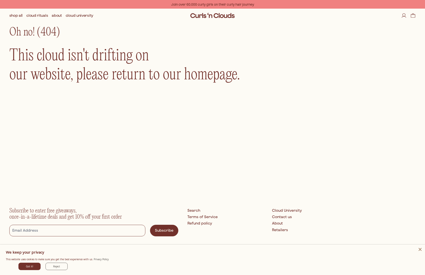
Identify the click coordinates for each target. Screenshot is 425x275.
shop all (16, 15)
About (277, 223)
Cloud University (287, 210)
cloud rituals (37, 15)
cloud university (79, 15)
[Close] (420, 249)
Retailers (280, 230)
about (57, 15)
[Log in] (404, 15)
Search (193, 210)
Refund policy (199, 223)
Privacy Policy (101, 259)
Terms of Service (202, 217)
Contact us (282, 217)
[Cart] (413, 15)
